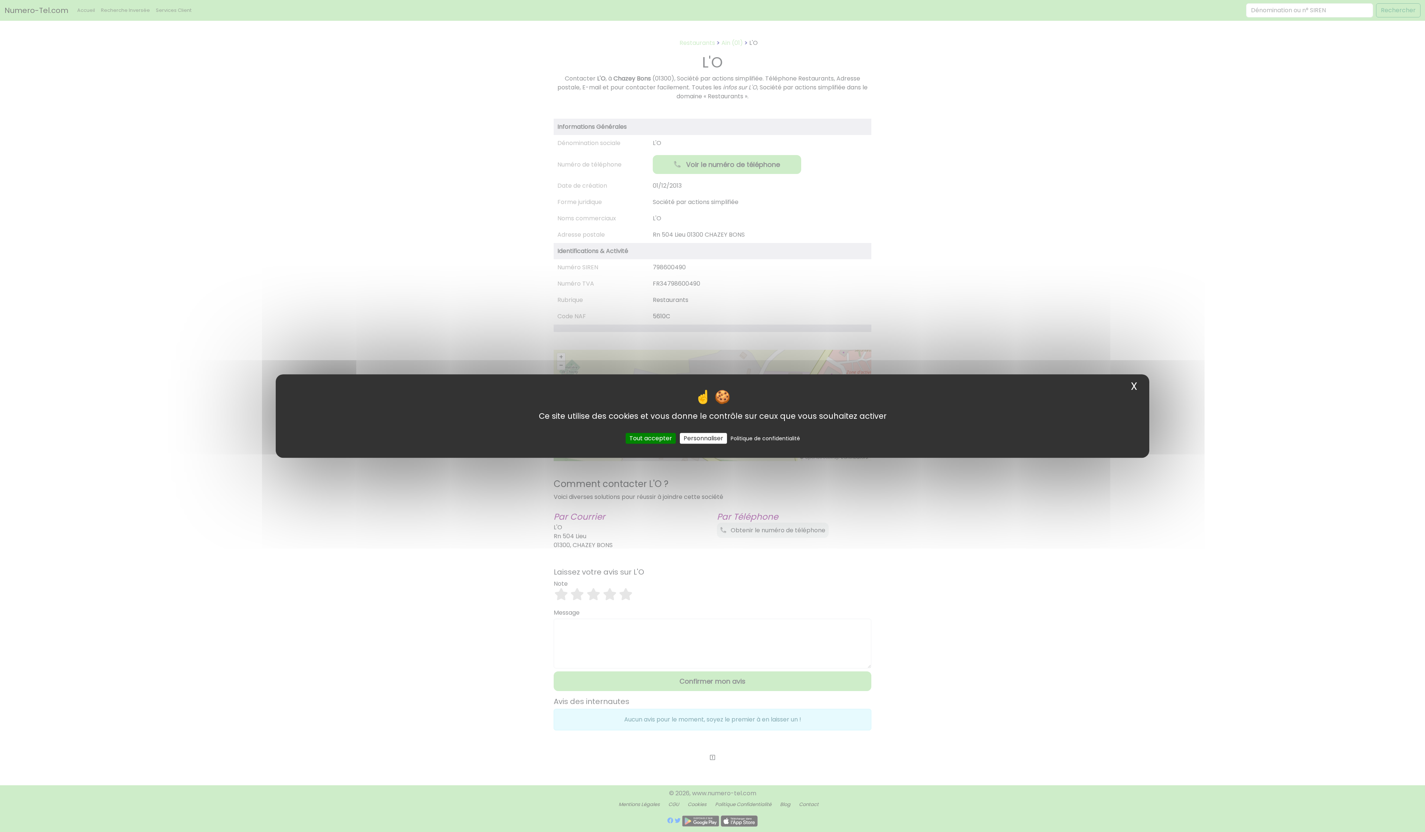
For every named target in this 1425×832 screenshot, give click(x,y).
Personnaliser (703, 438)
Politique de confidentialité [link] (765, 438)
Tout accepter (650, 438)
